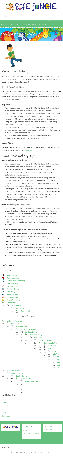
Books (34, 24)
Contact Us (42, 24)
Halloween (28, 150)
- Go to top (48, 427)
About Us (27, 24)
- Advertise (48, 429)
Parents (9, 24)
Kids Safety (18, 24)
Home (2, 24)
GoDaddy (49, 453)
